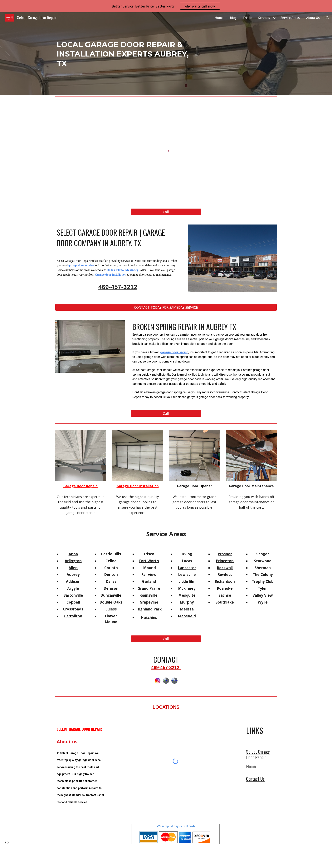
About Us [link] (313, 18)
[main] (128, 54)
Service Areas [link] (290, 18)
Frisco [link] (247, 18)
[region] (166, 6)
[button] (327, 17)
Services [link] (264, 18)
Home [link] (219, 18)
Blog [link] (233, 18)
